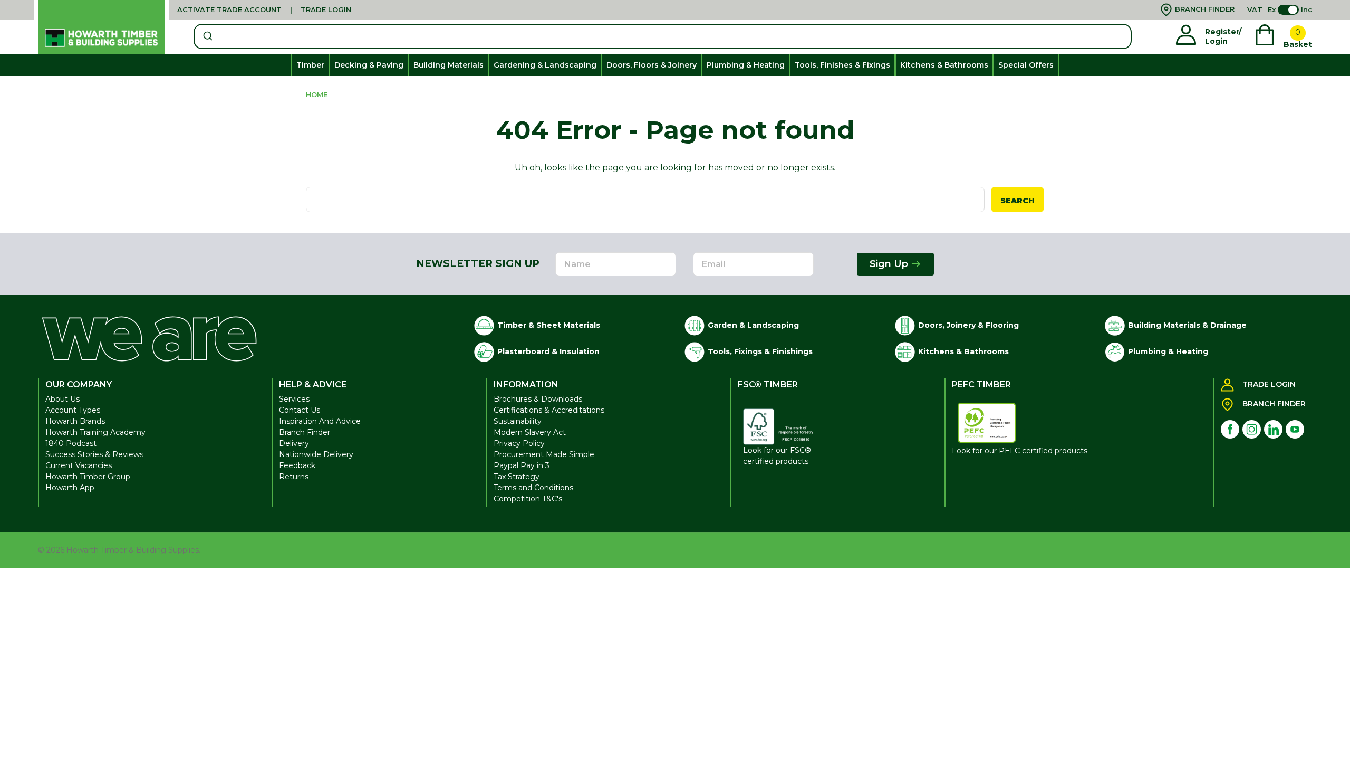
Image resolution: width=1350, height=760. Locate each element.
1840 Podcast (71, 443)
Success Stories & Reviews (94, 454)
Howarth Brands (75, 421)
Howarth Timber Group (87, 476)
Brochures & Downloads (538, 399)
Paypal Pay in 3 (521, 465)
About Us (62, 399)
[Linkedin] (1273, 429)
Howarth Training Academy (95, 432)
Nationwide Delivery (316, 454)
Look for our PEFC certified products (1019, 450)
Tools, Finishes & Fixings (842, 65)
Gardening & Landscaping (545, 65)
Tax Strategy (516, 476)
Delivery (294, 443)
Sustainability (518, 421)
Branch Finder (304, 432)
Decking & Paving (368, 65)
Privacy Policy (519, 443)
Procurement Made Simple (544, 454)
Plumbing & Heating (746, 65)
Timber (310, 65)
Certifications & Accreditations (549, 410)
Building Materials (448, 65)
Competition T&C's (528, 499)
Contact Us (299, 410)
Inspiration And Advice (320, 421)
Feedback (297, 465)
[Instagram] (1251, 429)
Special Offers (1026, 65)
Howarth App (69, 487)
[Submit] (207, 36)
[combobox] (663, 36)
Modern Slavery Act (530, 432)
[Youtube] (1295, 429)
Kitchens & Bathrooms (944, 65)
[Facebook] (1230, 429)
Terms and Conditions (533, 487)
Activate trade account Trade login (264, 9)
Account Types (72, 410)
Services (294, 399)
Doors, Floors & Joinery (651, 65)
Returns (293, 476)
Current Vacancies (78, 465)
